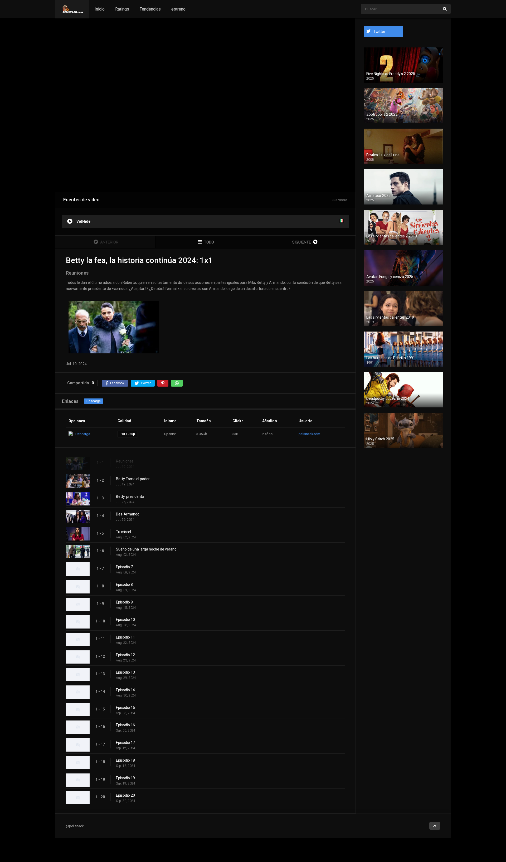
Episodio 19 (125, 778)
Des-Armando (127, 514)
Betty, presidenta (130, 496)
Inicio (100, 9)
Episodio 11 (125, 637)
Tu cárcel (123, 532)
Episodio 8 (124, 584)
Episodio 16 (125, 725)
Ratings (122, 9)
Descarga (93, 401)
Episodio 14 (125, 690)
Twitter (379, 31)
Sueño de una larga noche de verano (146, 549)
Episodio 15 (125, 707)
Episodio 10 (125, 619)
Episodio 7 (124, 567)
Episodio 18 (125, 760)
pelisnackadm (309, 434)
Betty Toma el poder (133, 479)
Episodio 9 (124, 602)
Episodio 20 (125, 795)
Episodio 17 (125, 743)
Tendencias (150, 9)
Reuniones (125, 461)
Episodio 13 (125, 672)
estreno (178, 9)
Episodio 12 (125, 655)
